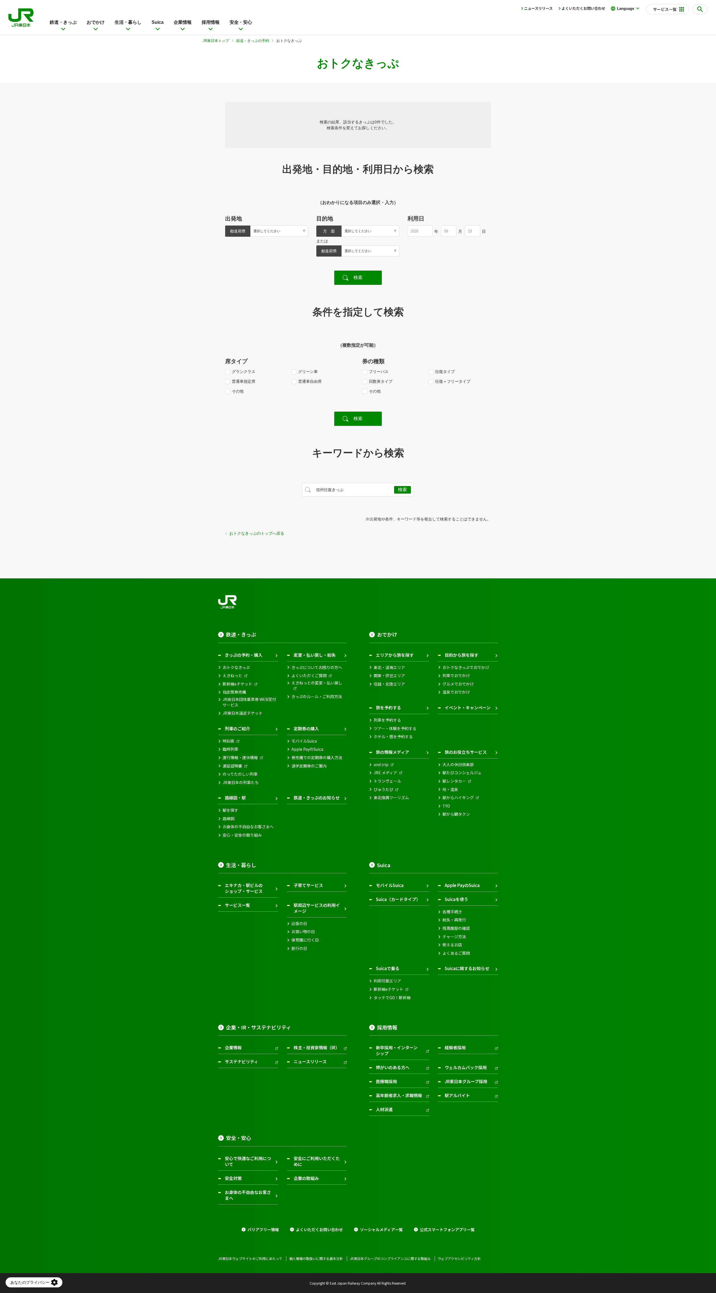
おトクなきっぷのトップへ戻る (256, 533)
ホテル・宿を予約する (393, 736)
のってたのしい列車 (240, 774)
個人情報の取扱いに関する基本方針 (316, 1258)
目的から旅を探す (461, 655)
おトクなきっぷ (236, 667)
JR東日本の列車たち (241, 782)
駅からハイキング (458, 797)
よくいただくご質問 (309, 675)
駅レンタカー (454, 781)
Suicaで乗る (387, 968)
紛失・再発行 (454, 920)
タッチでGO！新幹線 (392, 997)
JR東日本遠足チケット (243, 713)
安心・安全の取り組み (242, 835)
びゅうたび (383, 789)
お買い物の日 (303, 931)
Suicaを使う (456, 899)
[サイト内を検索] (700, 9)
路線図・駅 (235, 798)
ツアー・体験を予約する (395, 728)
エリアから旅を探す (395, 655)
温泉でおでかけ (456, 692)
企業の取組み (306, 1178)
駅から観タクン (456, 814)
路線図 (228, 818)
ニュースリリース (538, 8)
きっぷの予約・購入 (243, 655)
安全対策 (233, 1178)
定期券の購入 (306, 728)
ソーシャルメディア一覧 (381, 1229)
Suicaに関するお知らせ (467, 968)
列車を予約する (387, 720)
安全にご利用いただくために (317, 1161)
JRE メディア (385, 772)
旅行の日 (299, 948)
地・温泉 (450, 789)
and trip (381, 764)
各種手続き (452, 911)
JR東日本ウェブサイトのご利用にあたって (250, 1258)
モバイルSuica (304, 741)
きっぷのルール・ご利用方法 (316, 696)
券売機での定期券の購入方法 (316, 757)
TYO (446, 806)
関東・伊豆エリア (389, 675)
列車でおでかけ (456, 675)
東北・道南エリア (389, 667)
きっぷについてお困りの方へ (316, 667)
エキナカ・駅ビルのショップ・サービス (244, 888)
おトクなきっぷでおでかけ (465, 667)
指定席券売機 (234, 692)
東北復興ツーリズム (391, 797)
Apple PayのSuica (307, 749)
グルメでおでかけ (458, 684)
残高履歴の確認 (456, 928)
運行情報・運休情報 (240, 757)
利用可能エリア (387, 981)
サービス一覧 (237, 905)
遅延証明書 (232, 766)
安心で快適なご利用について (248, 1161)
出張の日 (299, 923)
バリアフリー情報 (263, 1229)
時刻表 (228, 741)
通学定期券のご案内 (309, 766)
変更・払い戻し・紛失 (315, 655)
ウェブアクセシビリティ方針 (459, 1258)
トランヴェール (387, 781)
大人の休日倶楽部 (458, 764)
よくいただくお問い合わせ (583, 8)
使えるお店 (452, 944)
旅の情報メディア (392, 752)
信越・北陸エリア (389, 684)
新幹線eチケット (237, 684)
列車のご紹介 (237, 728)
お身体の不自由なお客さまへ (248, 826)
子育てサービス (308, 885)
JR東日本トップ (216, 41)
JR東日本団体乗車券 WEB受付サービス (249, 702)
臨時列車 (230, 749)
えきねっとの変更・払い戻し (316, 683)
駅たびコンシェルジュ (461, 772)
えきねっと (232, 675)
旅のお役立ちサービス (466, 752)
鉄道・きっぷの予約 (252, 41)
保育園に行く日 (305, 940)
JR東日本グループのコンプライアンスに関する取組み (390, 1258)
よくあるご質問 (456, 953)
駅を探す (230, 810)
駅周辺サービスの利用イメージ (317, 908)
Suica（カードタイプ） (398, 899)
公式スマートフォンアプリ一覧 (447, 1229)
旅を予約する (388, 707)
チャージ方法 (454, 936)
